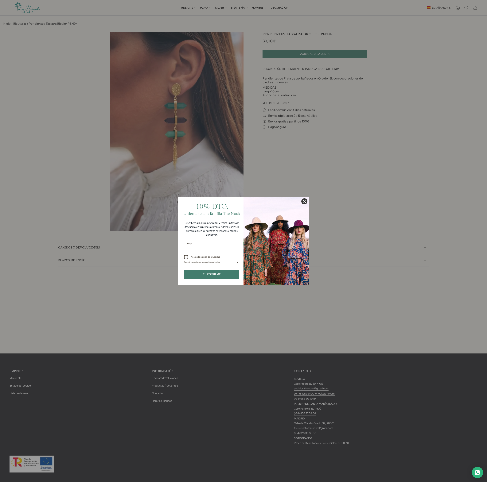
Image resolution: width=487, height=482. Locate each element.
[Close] (304, 201)
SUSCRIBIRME (212, 274)
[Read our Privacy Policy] (237, 263)
